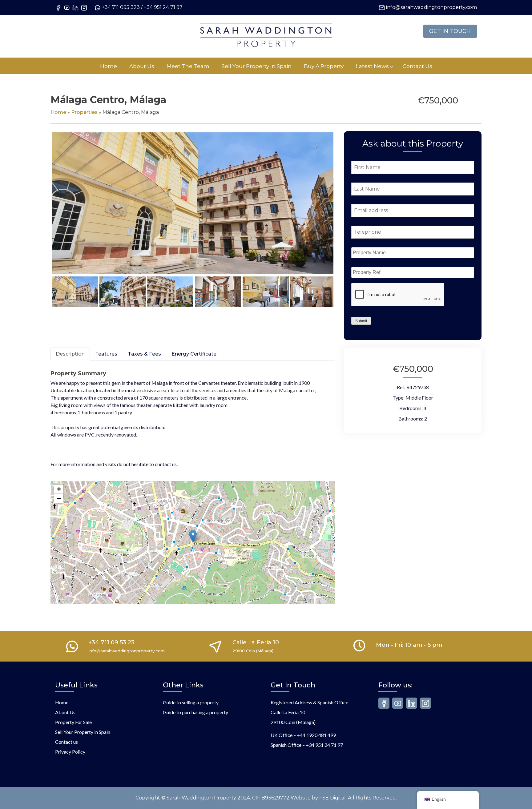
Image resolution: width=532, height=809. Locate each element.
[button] (193, 536)
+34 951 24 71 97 (163, 7)
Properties (84, 112)
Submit (361, 321)
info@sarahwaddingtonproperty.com (431, 7)
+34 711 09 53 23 (112, 642)
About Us (65, 712)
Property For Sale (73, 722)
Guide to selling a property (191, 702)
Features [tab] (106, 354)
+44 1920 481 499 (316, 735)
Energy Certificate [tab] (193, 354)
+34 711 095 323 (121, 7)
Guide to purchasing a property (195, 712)
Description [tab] (70, 354)
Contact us (66, 742)
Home (58, 112)
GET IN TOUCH (450, 31)
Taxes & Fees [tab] (144, 354)
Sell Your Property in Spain (82, 732)
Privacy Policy (70, 752)
